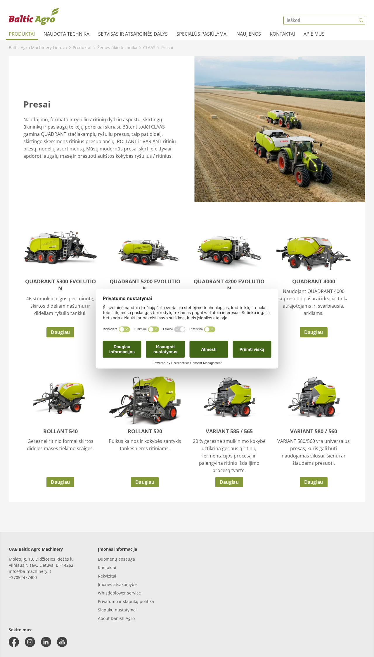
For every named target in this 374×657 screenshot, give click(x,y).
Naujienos (248, 34)
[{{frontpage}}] (34, 16)
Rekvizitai (107, 576)
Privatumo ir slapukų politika (126, 601)
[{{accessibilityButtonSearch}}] (360, 20)
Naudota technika (66, 34)
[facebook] (14, 642)
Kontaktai (282, 34)
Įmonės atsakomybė (117, 584)
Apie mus (314, 34)
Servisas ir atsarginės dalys (133, 34)
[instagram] (30, 642)
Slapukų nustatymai (117, 610)
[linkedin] (46, 642)
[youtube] (62, 642)
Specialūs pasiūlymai (202, 34)
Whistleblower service (119, 593)
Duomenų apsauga (116, 559)
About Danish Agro (116, 618)
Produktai (22, 34)
